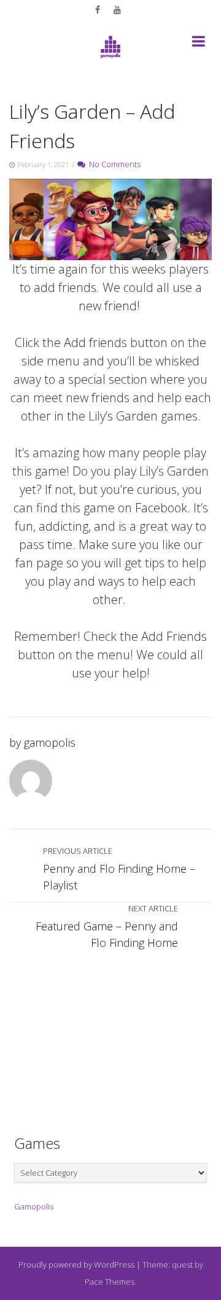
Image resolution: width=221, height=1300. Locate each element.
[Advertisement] (110, 1036)
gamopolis (50, 742)
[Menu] (198, 43)
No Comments (113, 164)
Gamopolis (33, 1206)
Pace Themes (109, 1281)
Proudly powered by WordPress (76, 1264)
